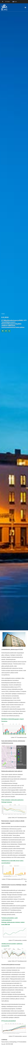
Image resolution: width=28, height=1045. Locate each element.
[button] (2, 2)
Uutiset (3, 313)
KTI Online (7, 1)
